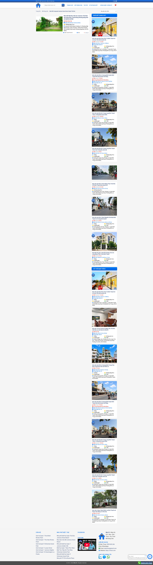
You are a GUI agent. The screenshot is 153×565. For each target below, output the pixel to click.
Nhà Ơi (108, 532)
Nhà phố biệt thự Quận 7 (64, 544)
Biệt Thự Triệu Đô (62, 550)
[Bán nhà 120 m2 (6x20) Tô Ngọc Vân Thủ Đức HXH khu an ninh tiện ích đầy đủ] (104, 317)
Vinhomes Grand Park (63, 556)
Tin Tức (86, 5)
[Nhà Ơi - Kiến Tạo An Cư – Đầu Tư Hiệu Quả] (38, 5)
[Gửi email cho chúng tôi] (114, 1)
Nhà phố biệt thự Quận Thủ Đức (66, 536)
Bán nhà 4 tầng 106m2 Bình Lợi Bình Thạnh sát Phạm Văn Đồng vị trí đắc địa (104, 511)
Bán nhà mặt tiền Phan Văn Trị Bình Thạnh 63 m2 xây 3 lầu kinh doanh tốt (103, 39)
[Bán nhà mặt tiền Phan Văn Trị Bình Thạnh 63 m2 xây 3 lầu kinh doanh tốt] (104, 27)
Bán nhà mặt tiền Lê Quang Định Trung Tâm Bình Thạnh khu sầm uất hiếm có (103, 365)
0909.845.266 (111, 544)
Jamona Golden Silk (62, 546)
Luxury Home (48, 548)
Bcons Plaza (70, 558)
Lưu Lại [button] (86, 32)
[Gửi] (63, 5)
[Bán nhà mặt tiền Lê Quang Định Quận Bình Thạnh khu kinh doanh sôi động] (104, 64)
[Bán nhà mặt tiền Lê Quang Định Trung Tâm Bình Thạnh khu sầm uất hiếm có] (104, 354)
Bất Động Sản (78, 5)
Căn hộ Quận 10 (40, 552)
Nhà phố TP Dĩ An (62, 558)
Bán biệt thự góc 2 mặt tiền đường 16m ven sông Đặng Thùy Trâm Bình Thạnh (103, 253)
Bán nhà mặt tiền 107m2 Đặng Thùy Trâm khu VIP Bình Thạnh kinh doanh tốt (103, 184)
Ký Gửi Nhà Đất (93, 5)
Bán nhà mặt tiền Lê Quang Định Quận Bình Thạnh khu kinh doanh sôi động (103, 75)
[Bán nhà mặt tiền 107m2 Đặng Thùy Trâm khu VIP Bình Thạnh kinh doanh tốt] (104, 172)
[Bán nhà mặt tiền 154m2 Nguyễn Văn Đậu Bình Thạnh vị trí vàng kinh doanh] (104, 206)
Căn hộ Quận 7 (40, 536)
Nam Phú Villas (70, 548)
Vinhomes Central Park (63, 552)
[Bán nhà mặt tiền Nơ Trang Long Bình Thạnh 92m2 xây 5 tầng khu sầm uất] (104, 137)
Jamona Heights (49, 550)
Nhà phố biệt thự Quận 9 (64, 554)
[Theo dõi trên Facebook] (113, 1)
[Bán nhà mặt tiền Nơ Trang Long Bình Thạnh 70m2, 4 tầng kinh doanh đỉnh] (104, 102)
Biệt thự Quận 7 (61, 548)
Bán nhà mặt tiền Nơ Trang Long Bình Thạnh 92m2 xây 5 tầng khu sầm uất (103, 149)
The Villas (70, 550)
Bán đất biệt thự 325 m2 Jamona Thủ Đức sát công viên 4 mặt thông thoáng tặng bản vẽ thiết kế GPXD (76, 17)
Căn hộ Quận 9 (40, 544)
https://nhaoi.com (110, 550)
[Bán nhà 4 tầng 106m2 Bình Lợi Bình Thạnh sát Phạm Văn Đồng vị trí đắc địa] (104, 499)
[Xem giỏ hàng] (115, 5)
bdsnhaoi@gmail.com (110, 548)
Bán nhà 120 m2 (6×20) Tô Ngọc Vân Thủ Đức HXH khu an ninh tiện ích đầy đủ (103, 329)
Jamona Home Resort (63, 538)
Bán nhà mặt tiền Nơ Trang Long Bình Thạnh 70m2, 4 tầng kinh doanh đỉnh (103, 114)
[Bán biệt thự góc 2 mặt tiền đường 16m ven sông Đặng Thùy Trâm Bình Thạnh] (104, 241)
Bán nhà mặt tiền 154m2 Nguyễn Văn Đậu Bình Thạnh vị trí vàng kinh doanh (104, 218)
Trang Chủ (70, 5)
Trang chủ (38, 11)
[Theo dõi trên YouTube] (116, 1)
